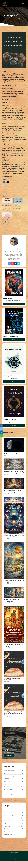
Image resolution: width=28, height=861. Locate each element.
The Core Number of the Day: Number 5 (11, 600)
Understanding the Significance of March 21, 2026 (14, 536)
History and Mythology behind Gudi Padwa (13, 645)
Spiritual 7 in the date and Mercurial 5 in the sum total (7, 205)
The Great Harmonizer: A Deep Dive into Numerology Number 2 (14, 472)
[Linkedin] (1, 432)
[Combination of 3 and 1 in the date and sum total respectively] (7, 214)
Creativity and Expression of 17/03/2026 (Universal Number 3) (13, 713)
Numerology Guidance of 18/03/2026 (12, 679)
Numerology (10, 18)
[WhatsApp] (1, 435)
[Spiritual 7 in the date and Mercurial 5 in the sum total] (7, 200)
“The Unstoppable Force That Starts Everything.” (13, 491)
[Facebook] (1, 425)
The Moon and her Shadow (12, 454)
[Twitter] (1, 428)
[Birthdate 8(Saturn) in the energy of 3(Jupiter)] (18, 200)
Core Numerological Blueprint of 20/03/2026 (14, 581)
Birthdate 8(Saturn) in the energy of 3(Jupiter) (18, 204)
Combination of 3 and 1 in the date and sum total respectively (7, 219)
